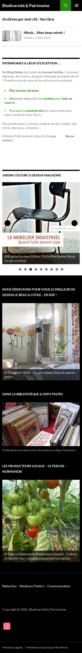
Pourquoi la (26, 110)
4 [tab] (36, 269)
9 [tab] (62, 269)
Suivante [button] (74, 223)
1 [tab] (20, 269)
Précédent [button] (7, 223)
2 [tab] (25, 269)
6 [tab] (46, 269)
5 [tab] (41, 269)
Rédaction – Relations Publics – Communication (36, 586)
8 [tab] (57, 269)
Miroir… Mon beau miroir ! (44, 32)
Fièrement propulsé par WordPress (47, 647)
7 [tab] (51, 269)
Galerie (28, 37)
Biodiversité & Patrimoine (25, 5)
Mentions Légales (12, 647)
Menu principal (76, 5)
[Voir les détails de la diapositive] (41, 223)
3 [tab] (30, 269)
